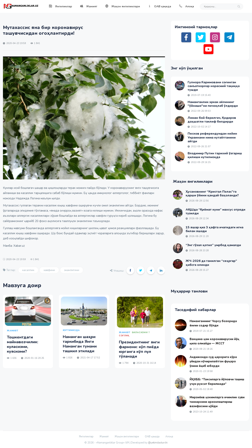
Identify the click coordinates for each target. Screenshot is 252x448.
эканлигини (71, 270)
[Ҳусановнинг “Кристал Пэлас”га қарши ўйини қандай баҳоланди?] (178, 195)
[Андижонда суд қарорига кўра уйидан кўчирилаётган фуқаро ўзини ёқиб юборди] (181, 361)
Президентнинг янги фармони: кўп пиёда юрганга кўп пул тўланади (139, 349)
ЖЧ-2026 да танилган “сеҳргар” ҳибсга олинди (211, 263)
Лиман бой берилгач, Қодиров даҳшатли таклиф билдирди (212, 120)
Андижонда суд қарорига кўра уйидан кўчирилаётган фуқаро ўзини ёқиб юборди (213, 361)
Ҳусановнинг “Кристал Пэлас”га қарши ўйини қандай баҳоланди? (212, 193)
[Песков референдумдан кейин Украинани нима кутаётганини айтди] (180, 137)
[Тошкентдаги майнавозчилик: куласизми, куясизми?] (28, 311)
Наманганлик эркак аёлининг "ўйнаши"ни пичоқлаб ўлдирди (213, 104)
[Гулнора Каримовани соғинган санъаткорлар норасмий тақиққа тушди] (180, 85)
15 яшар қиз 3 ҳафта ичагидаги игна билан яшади (214, 229)
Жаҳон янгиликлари (125, 6)
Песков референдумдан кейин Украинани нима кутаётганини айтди (212, 137)
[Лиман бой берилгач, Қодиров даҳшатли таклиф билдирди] (180, 121)
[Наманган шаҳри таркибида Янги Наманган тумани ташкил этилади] (84, 311)
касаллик (28, 270)
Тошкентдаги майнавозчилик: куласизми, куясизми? (22, 344)
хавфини (49, 270)
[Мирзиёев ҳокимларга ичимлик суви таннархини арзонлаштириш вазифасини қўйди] (181, 401)
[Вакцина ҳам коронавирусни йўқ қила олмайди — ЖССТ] (181, 343)
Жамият (91, 6)
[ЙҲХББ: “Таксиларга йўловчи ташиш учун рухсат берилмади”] (181, 383)
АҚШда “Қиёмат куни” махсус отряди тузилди (215, 211)
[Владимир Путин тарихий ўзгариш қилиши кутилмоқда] (180, 156)
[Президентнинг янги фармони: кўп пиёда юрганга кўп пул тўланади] (140, 312)
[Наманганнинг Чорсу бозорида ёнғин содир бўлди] (181, 325)
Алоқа (189, 6)
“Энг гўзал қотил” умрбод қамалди (213, 245)
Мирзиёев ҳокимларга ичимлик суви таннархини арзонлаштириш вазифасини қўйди (217, 401)
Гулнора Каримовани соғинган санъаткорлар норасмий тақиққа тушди (214, 86)
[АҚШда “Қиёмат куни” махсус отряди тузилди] (178, 213)
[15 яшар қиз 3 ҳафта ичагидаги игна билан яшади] (178, 230)
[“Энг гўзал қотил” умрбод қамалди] (178, 248)
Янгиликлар (63, 6)
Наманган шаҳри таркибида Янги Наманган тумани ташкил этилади (80, 344)
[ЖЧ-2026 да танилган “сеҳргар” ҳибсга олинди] (178, 264)
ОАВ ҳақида (162, 6)
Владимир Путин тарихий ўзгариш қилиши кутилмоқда (215, 155)
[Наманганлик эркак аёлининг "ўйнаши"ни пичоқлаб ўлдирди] (180, 105)
